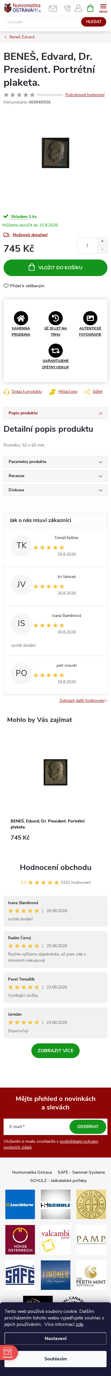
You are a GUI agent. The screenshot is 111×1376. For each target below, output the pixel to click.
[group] (55, 791)
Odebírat (88, 1126)
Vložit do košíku (60, 268)
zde (79, 1324)
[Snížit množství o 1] (102, 249)
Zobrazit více (55, 1050)
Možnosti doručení (30, 235)
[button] (55, 841)
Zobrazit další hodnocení (81, 700)
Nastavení (56, 1338)
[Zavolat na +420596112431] (67, 8)
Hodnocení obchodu (55, 867)
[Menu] (103, 8)
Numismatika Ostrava (32, 1172)
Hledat (94, 21)
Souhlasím (55, 1359)
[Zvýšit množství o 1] (102, 241)
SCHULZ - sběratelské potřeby (58, 1180)
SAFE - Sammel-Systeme (81, 1172)
